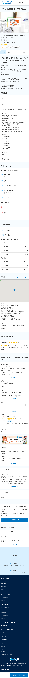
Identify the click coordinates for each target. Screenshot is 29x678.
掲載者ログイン (4, 612)
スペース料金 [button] (21, 52)
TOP (2, 548)
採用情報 (3, 649)
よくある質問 (4, 597)
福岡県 (6, 548)
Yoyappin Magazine (5, 639)
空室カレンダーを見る (19, 675)
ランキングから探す (5, 592)
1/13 (26, 30)
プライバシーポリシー (5, 651)
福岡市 (11, 548)
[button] (14, 22)
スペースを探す (4, 581)
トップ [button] (3, 52)
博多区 (16, 548)
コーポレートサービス (5, 594)
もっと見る (13, 218)
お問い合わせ (15, 519)
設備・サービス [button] (11, 52)
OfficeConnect (4, 625)
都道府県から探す (4, 589)
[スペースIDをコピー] (6, 432)
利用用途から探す (4, 586)
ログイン (21, 2)
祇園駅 (21, 548)
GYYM (2, 632)
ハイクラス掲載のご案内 (6, 610)
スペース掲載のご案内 (5, 607)
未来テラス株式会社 (12, 417)
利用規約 (3, 600)
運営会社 (3, 646)
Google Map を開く (23, 277)
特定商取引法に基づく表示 (6, 654)
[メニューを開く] (26, 2)
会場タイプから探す (5, 583)
